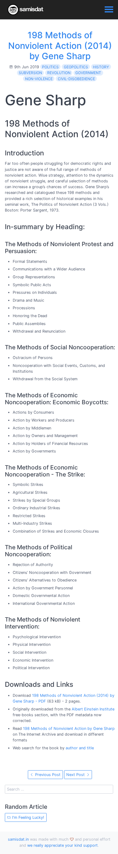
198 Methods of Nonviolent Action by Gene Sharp (69, 728)
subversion (30, 72)
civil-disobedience (76, 78)
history (101, 67)
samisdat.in (18, 839)
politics (50, 67)
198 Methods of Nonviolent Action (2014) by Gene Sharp (60, 45)
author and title (80, 748)
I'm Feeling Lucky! (27, 817)
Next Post (76, 774)
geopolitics (76, 67)
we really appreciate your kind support (62, 845)
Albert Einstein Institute (93, 709)
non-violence (39, 78)
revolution (58, 72)
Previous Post (47, 774)
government (88, 72)
